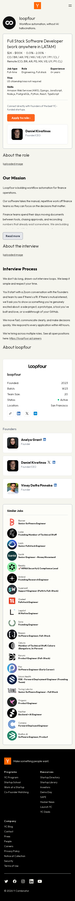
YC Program (11, 777)
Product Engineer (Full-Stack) (34, 658)
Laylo (20, 543)
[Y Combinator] (37, 5)
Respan (21, 633)
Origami (22, 700)
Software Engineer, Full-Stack (34, 635)
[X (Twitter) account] (27, 413)
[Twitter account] (49, 462)
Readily (21, 565)
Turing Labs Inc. (25, 689)
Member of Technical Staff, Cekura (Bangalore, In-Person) (36, 647)
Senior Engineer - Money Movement (37, 557)
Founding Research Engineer (33, 579)
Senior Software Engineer (32, 523)
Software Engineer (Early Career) (36, 669)
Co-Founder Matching (16, 792)
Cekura (21, 643)
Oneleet (22, 599)
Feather (22, 711)
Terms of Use (11, 865)
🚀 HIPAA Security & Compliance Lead (38, 568)
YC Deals (45, 811)
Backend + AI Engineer (30, 714)
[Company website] (10, 413)
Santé (21, 554)
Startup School (12, 782)
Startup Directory (50, 777)
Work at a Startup (14, 787)
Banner (21, 520)
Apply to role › (21, 118)
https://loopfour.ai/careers (25, 338)
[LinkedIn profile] (19, 413)
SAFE (43, 797)
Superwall (23, 588)
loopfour (27, 18)
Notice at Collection (14, 856)
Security (8, 861)
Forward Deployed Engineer (33, 725)
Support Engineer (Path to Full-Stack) (38, 591)
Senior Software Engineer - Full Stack (38, 692)
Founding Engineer (28, 624)
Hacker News (47, 802)
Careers (8, 846)
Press (7, 836)
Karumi (21, 655)
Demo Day (46, 792)
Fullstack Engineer (28, 602)
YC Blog (8, 826)
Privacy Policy (12, 851)
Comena (22, 723)
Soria (20, 621)
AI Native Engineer (28, 613)
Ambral (21, 577)
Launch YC (46, 806)
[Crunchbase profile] (35, 413)
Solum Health (24, 676)
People (8, 841)
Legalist (22, 610)
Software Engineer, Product (33, 737)
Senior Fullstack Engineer (32, 546)
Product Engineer (27, 703)
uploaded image (13, 164)
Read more (13, 236)
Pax (20, 666)
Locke (21, 532)
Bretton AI (23, 734)
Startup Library (48, 782)
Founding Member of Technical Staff (37, 534)
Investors (45, 787)
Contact (8, 831)
